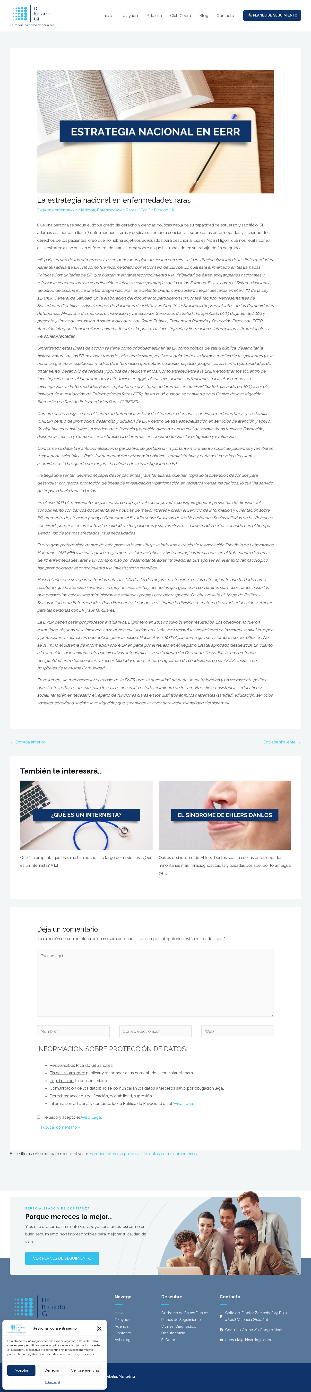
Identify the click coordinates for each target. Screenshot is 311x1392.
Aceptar (21, 1370)
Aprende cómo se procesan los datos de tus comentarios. (144, 1153)
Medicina (86, 210)
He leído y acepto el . (71, 1117)
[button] (99, 1328)
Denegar (52, 1370)
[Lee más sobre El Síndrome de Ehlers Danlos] (225, 814)
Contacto (225, 15)
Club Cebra (180, 15)
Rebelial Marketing (120, 1376)
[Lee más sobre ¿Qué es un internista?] (86, 814)
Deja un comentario (55, 210)
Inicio (107, 15)
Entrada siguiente (282, 742)
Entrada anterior (27, 742)
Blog (203, 15)
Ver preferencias (85, 1370)
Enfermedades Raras (116, 210)
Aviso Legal (52, 1382)
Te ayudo (129, 15)
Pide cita (154, 15)
